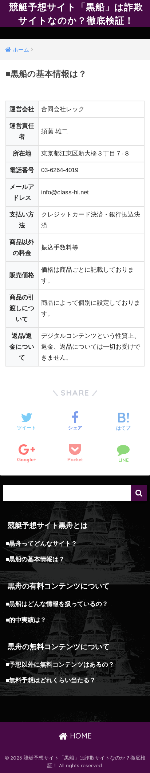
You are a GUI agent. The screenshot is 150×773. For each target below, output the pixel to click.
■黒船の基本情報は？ (35, 559)
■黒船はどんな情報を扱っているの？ (56, 603)
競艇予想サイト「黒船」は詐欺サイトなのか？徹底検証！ (76, 13)
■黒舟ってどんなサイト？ (41, 543)
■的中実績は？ (25, 619)
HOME (80, 735)
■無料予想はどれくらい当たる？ (50, 680)
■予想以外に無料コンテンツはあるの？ (59, 664)
